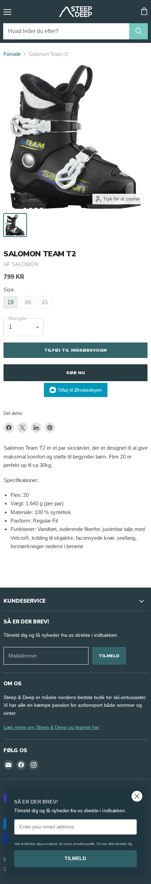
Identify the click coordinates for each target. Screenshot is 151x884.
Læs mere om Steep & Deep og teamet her (51, 727)
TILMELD (75, 858)
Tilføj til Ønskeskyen (80, 390)
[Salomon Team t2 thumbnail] (15, 225)
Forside (12, 54)
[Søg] (138, 31)
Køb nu (75, 373)
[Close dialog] (137, 796)
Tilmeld (109, 656)
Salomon (25, 264)
